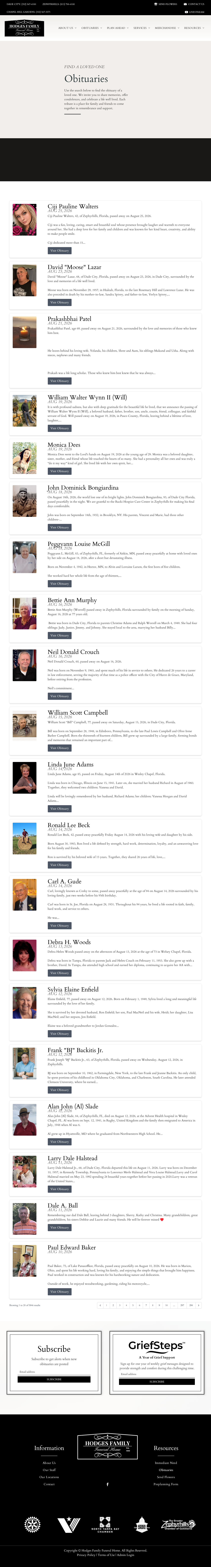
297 (182, 1305)
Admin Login (125, 1555)
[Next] (199, 1305)
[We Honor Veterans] (69, 1524)
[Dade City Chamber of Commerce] (142, 1524)
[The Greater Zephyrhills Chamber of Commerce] (178, 1524)
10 (166, 1305)
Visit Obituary (59, 251)
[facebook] (107, 1485)
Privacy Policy (86, 1555)
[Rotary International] (32, 1524)
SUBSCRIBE (54, 1379)
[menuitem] (67, 28)
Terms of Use (106, 1555)
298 (191, 1305)
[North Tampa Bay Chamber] (105, 1524)
